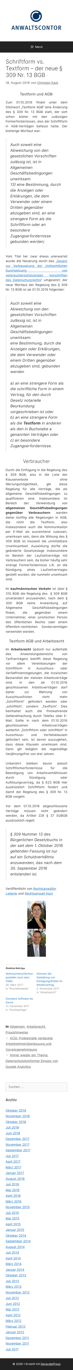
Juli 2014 (12, 1252)
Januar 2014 (15, 1270)
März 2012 (13, 1321)
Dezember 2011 (17, 1338)
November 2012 (18, 1292)
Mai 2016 (12, 1190)
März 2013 (14, 1287)
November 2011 (17, 1343)
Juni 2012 (13, 1304)
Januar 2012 (15, 1332)
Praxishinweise (17, 1032)
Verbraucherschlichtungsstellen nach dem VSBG (19, 977)
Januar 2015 (15, 1230)
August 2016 (15, 1179)
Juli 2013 (12, 1281)
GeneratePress (51, 1364)
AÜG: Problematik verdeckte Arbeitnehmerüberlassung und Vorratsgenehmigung (29, 1043)
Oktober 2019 (16, 1110)
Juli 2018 (12, 1127)
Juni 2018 (13, 1133)
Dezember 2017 (17, 1139)
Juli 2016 (12, 1184)
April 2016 (13, 1196)
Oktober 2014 (16, 1235)
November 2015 (18, 1207)
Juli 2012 (12, 1298)
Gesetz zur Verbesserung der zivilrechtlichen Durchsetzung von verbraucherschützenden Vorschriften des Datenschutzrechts (36, 270)
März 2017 (13, 1167)
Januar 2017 (15, 1173)
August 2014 (15, 1247)
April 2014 (13, 1258)
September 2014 (18, 1241)
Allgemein (17, 1026)
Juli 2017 (12, 1156)
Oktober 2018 (16, 1122)
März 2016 (14, 1201)
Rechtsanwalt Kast (39, 893)
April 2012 (13, 1315)
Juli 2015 (12, 1213)
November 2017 (18, 1144)
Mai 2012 (12, 1309)
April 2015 (13, 1224)
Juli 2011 (12, 1349)
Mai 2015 (12, 1218)
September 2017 (18, 1150)
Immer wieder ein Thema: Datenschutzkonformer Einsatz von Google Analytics (32, 1060)
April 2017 (13, 1161)
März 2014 (14, 1264)
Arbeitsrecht (36, 1026)
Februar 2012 (15, 1326)
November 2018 (18, 1116)
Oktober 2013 (16, 1275)
